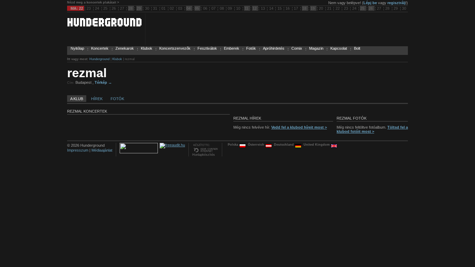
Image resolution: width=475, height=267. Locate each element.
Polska (233, 144)
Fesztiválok (207, 48)
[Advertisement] (326, 81)
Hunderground (99, 59)
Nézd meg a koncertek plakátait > (93, 2)
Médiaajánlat (101, 150)
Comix (296, 48)
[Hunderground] (104, 25)
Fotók (251, 48)
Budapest (83, 82)
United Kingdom (317, 144)
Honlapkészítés (203, 154)
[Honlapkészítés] (205, 151)
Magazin (316, 48)
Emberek (231, 48)
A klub (76, 99)
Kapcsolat (338, 48)
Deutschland (284, 144)
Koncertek (99, 48)
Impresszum (77, 150)
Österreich (256, 144)
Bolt (357, 48)
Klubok (146, 48)
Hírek (97, 99)
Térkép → (103, 82)
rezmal (87, 73)
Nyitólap (77, 48)
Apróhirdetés (273, 48)
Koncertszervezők (175, 48)
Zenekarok (124, 48)
